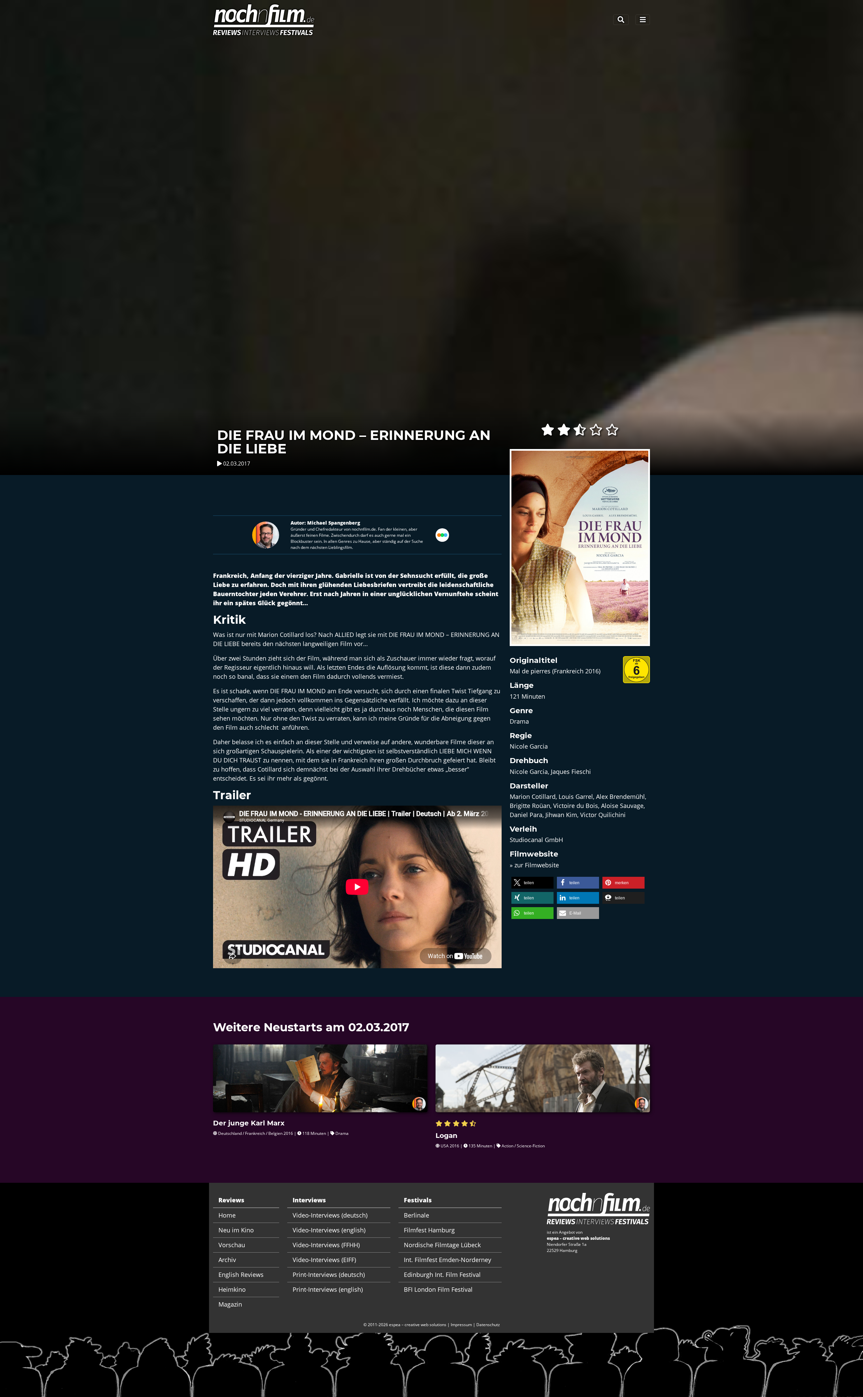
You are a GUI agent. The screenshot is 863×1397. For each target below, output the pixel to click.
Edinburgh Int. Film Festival (442, 1274)
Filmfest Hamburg (429, 1230)
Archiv (227, 1260)
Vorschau (231, 1245)
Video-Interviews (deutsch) (330, 1215)
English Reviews (241, 1274)
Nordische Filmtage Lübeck (442, 1245)
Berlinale (416, 1215)
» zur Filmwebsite (534, 865)
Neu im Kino (236, 1230)
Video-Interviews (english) (329, 1230)
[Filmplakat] (580, 552)
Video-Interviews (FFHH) (326, 1245)
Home (227, 1215)
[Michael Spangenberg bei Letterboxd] (442, 534)
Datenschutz (488, 1325)
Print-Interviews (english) (328, 1289)
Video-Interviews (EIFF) (324, 1260)
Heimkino (232, 1289)
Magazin (230, 1304)
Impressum (461, 1325)
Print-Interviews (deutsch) (329, 1274)
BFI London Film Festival (438, 1289)
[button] (532, 883)
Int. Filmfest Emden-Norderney (447, 1260)
